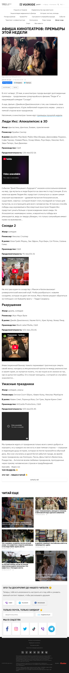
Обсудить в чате (15, 466)
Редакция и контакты (34, 642)
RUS (61, 4)
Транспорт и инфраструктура (15, 20)
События (62, 17)
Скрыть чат (34, 480)
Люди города (46, 20)
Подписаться (45, 615)
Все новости (39, 23)
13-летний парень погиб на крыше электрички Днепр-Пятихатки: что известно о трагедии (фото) (15, 566)
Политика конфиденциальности (34, 647)
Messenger (41, 603)
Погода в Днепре (9, 17)
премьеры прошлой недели (49, 115)
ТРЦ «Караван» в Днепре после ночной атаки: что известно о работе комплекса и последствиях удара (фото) (17, 545)
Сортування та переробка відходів (43, 17)
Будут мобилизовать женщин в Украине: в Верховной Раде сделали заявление (50, 512)
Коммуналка (33, 20)
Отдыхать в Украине (20, 10)
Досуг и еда (59, 20)
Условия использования (34, 640)
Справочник (5, 4)
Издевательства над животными (42, 10)
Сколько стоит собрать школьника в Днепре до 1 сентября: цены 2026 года (17, 523)
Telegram (25, 603)
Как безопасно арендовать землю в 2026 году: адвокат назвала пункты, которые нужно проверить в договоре (51, 576)
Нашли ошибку (6, 466)
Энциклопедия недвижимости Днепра (23, 13)
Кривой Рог (23, 17)
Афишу (46, 4)
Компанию (53, 4)
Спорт (28, 23)
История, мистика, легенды (49, 13)
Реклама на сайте (34, 645)
